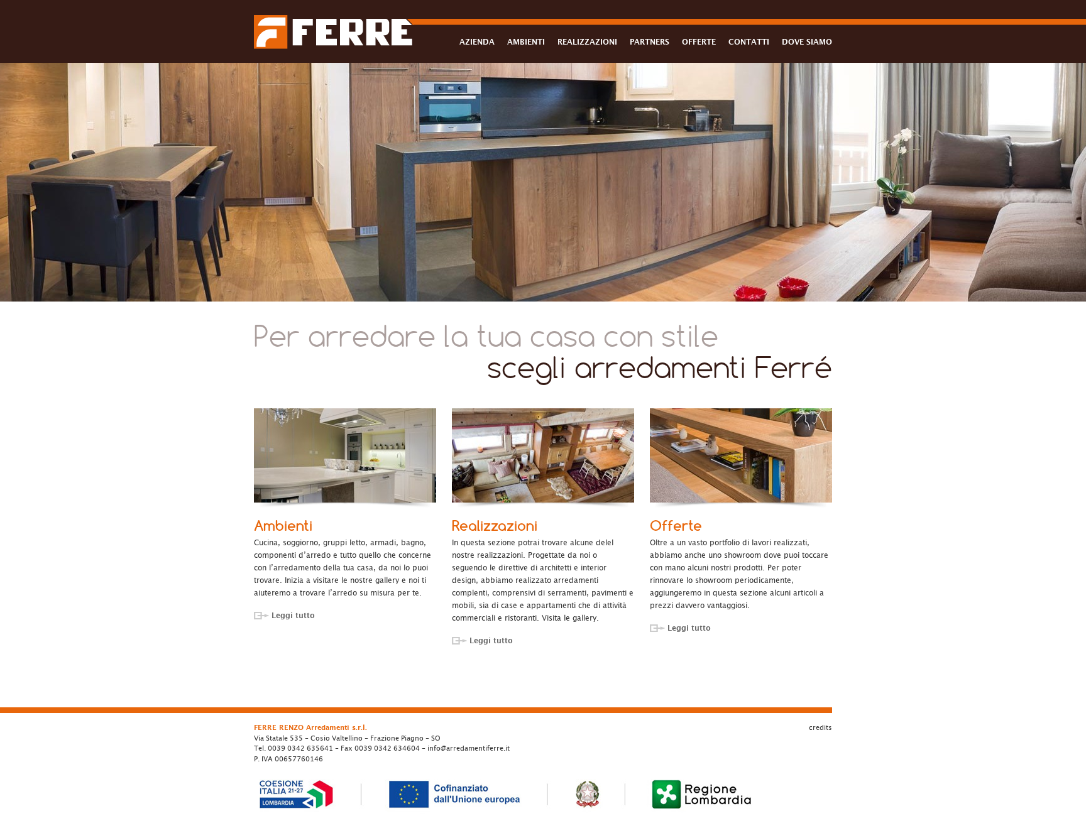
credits (820, 727)
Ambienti (283, 526)
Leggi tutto (293, 615)
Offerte (676, 526)
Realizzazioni (494, 526)
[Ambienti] (345, 455)
